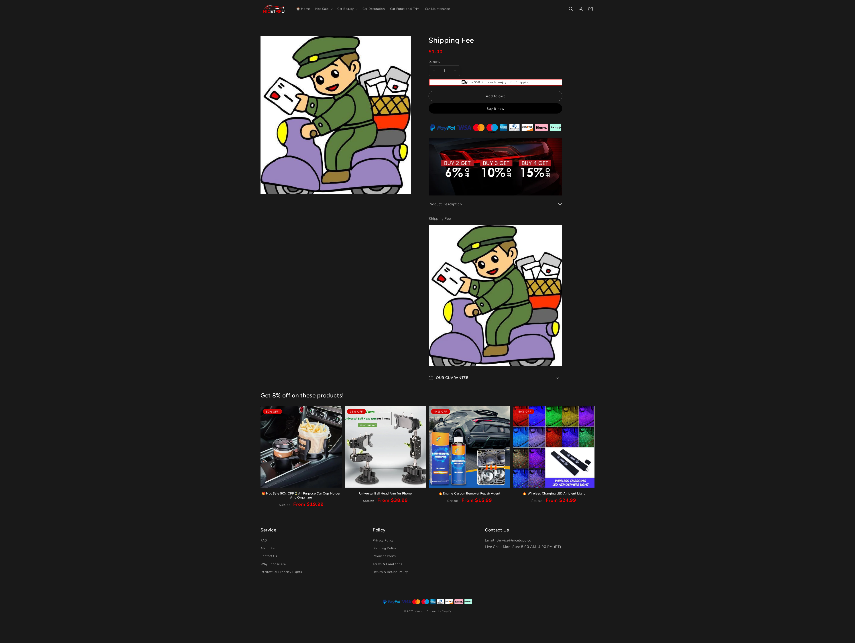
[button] (324, 9)
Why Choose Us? (273, 564)
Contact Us (269, 556)
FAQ (264, 540)
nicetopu (420, 611)
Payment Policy (384, 556)
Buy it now (496, 108)
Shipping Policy (384, 548)
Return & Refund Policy (390, 572)
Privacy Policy (383, 540)
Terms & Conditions (387, 564)
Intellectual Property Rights (281, 572)
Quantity (434, 62)
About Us (268, 548)
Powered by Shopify (438, 611)
